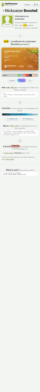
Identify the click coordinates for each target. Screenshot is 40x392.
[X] (30, 75)
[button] (36, 4)
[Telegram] (22, 75)
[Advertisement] (20, 202)
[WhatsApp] (19, 75)
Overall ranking (8, 153)
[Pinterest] (27, 75)
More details (10, 159)
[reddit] (24, 75)
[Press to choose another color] (20, 114)
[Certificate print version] (30, 80)
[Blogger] (33, 75)
